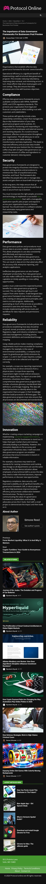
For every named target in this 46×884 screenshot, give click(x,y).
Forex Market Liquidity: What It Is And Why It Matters (22, 540)
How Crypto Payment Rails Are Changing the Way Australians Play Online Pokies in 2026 (23, 684)
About (17, 871)
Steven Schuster (11, 740)
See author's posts (32, 526)
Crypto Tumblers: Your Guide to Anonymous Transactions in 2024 (21, 549)
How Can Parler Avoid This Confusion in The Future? (9, 791)
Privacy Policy (16, 868)
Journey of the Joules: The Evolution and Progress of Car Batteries (23, 575)
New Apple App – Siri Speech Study (9, 805)
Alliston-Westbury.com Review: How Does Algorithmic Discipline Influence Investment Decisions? (23, 646)
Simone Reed (10, 38)
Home (7, 868)
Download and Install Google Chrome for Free (9, 832)
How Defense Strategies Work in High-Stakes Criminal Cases (23, 720)
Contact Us (25, 871)
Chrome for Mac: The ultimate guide (9, 845)
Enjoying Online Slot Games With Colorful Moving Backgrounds (23, 755)
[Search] (40, 15)
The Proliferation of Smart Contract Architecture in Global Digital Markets (23, 611)
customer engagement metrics (26, 437)
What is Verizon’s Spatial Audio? (9, 818)
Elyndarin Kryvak (11, 595)
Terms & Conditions (32, 868)
